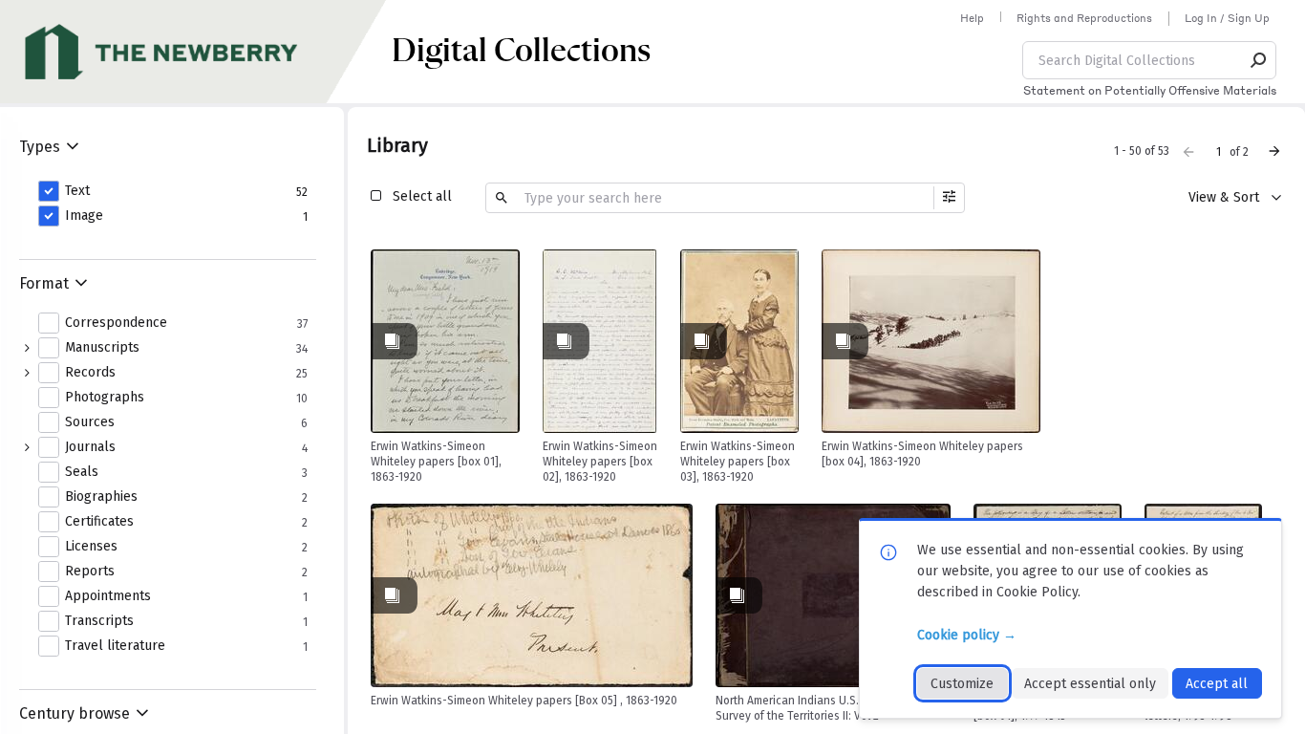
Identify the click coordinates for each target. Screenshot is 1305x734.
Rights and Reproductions (1084, 18)
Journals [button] (90, 447)
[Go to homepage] (196, 51)
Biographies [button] (101, 497)
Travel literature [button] (115, 646)
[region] (445, 341)
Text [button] (77, 191)
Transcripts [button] (99, 621)
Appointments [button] (108, 596)
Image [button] (84, 216)
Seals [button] (81, 472)
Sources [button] (90, 422)
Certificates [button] (99, 521)
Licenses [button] (91, 546)
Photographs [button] (104, 397)
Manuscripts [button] (102, 348)
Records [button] (90, 372)
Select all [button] (422, 196)
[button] (1259, 60)
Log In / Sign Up (1227, 18)
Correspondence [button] (116, 323)
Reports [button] (90, 571)
